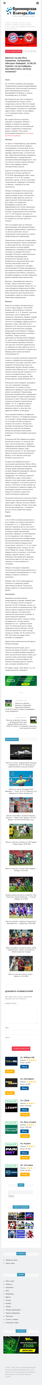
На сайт (10, 1071)
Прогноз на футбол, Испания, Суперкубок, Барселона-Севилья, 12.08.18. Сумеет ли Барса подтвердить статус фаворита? (20, 707)
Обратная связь (11, 1260)
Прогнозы (9, 1316)
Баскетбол (9, 1287)
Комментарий (11, 1003)
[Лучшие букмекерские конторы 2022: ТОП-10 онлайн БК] (21, 8)
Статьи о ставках (12, 1319)
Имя (7, 1028)
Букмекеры (10, 1294)
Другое (8, 1297)
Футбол (8, 1303)
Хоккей (8, 1306)
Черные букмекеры (13, 1313)
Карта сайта (10, 1263)
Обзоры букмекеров (13, 1310)
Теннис (8, 1300)
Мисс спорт (10, 1281)
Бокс (7, 1290)
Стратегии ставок (12, 1322)
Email (7, 1037)
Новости (9, 1284)
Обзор (24, 1066)
